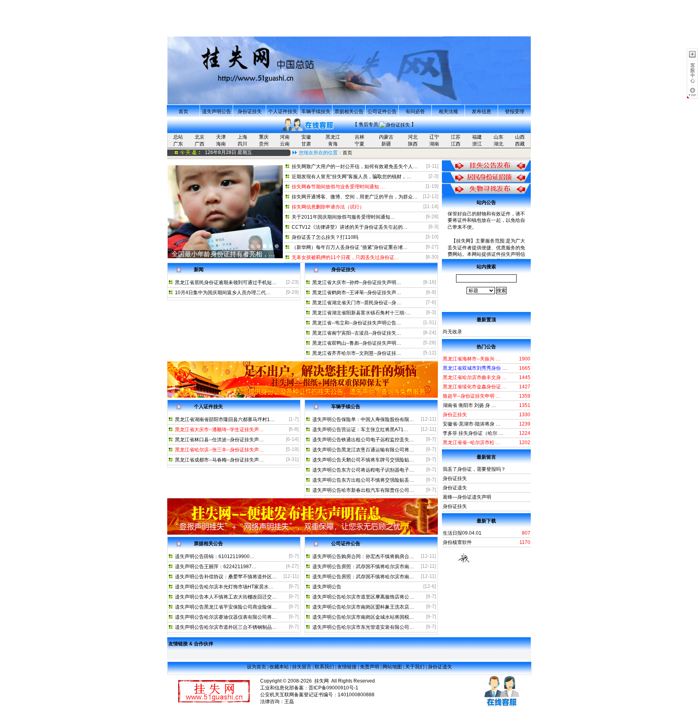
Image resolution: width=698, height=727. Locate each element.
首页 (183, 111)
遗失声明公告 (216, 111)
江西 (455, 144)
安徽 (306, 137)
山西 (520, 137)
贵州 (264, 144)
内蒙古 (386, 137)
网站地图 (392, 667)
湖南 (434, 144)
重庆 (264, 137)
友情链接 (347, 667)
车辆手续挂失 (315, 111)
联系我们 (324, 667)
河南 (285, 137)
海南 (221, 144)
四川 (242, 144)
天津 (221, 137)
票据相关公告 (349, 111)
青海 (333, 144)
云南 (285, 144)
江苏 (455, 137)
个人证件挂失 (282, 111)
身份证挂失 (250, 111)
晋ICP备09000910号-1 (333, 688)
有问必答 (415, 111)
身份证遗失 (455, 488)
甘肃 (306, 144)
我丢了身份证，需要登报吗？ (474, 469)
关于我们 (415, 667)
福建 (477, 137)
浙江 (477, 144)
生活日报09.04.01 (462, 533)
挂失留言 (301, 667)
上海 (242, 137)
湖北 (498, 144)
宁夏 (359, 144)
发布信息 (481, 111)
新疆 (386, 144)
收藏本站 (279, 667)
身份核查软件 (457, 542)
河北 (413, 137)
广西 (199, 144)
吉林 (359, 137)
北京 (199, 137)
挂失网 (321, 681)
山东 (498, 137)
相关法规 (448, 111)
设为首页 (256, 667)
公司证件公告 (382, 111)
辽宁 (434, 137)
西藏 (520, 144)
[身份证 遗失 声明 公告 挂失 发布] (302, 396)
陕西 (413, 144)
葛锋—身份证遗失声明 (467, 497)
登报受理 (514, 111)
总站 (178, 137)
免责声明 (369, 667)
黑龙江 (333, 137)
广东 (178, 144)
